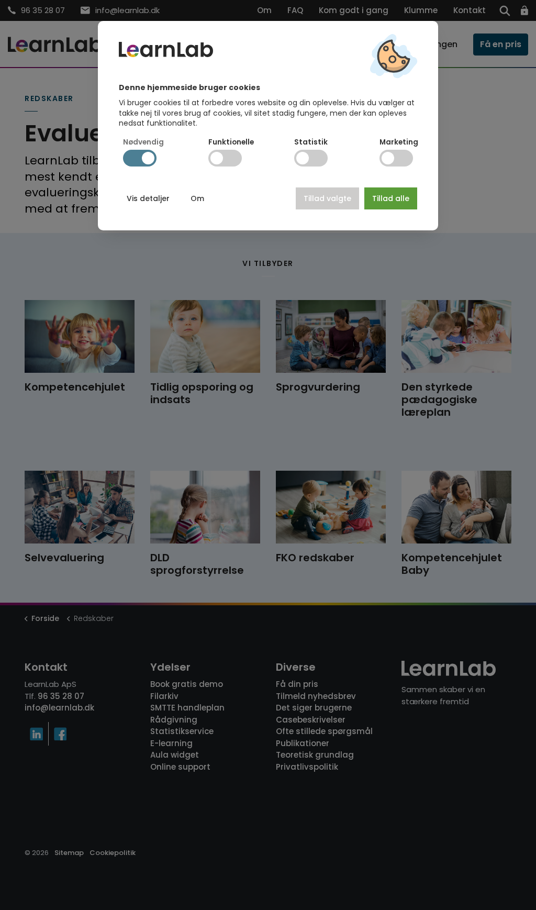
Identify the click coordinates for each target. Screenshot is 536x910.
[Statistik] (311, 158)
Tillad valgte (327, 198)
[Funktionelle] (225, 158)
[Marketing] (396, 158)
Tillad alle (390, 198)
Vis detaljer (148, 198)
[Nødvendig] (140, 158)
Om (197, 198)
